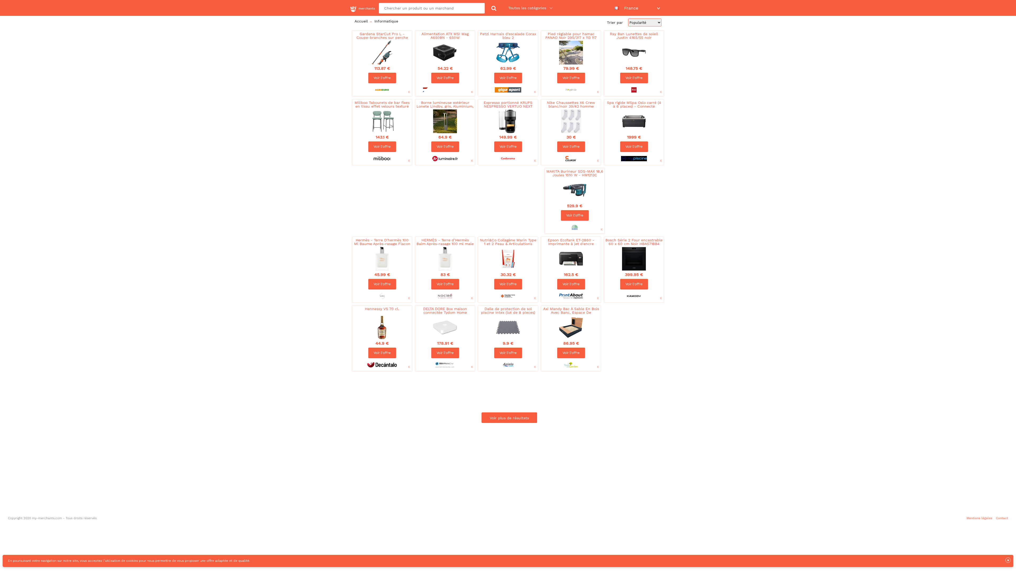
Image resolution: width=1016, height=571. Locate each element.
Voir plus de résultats (509, 418)
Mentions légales (979, 518)
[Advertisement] (447, 184)
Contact (1002, 518)
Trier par (615, 22)
